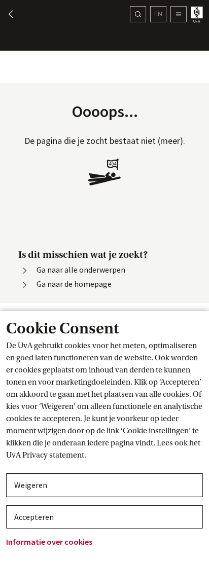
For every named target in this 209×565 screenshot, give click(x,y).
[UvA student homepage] (198, 14)
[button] (6, 14)
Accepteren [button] (34, 517)
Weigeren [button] (30, 485)
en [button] (158, 13)
